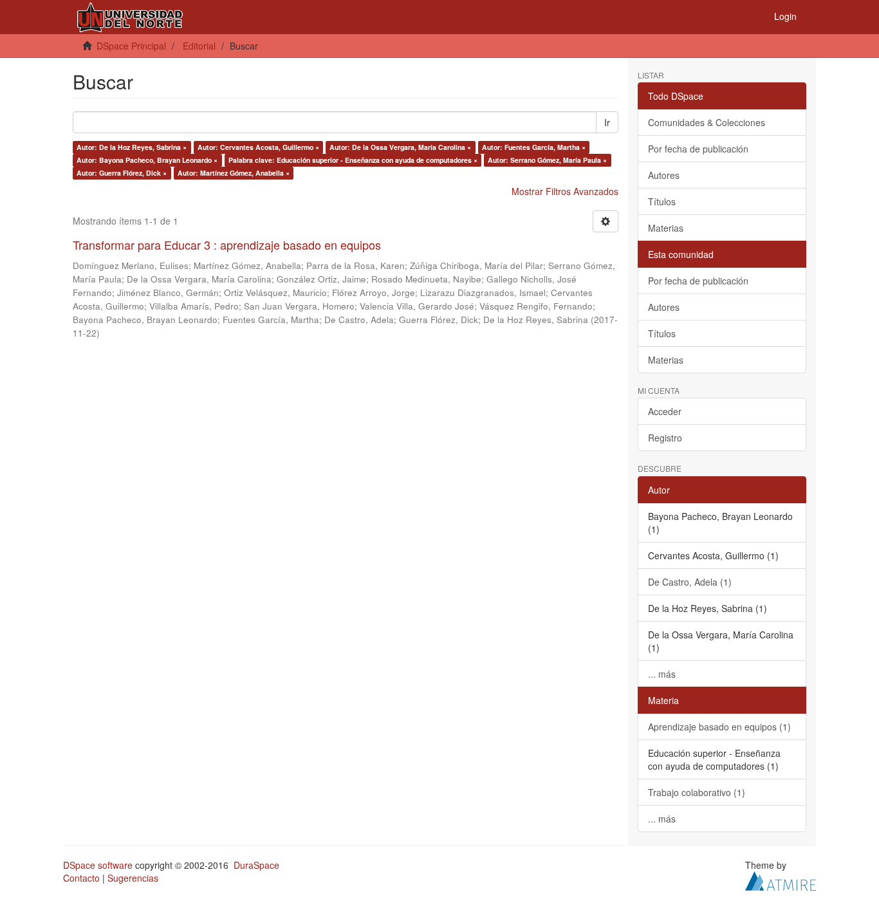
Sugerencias (132, 877)
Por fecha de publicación (698, 148)
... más (662, 673)
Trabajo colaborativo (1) (696, 792)
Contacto (81, 877)
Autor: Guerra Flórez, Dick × (122, 173)
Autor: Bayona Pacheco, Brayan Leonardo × (147, 160)
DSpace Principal (131, 45)
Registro (665, 437)
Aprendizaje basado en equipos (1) (719, 726)
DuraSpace (256, 865)
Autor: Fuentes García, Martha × (534, 147)
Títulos (662, 201)
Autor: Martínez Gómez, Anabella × (234, 173)
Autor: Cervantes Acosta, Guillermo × (258, 147)
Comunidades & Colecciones (706, 122)
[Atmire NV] (780, 879)
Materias (665, 227)
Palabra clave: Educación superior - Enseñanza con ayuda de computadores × (352, 160)
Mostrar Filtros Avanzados (565, 191)
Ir (607, 122)
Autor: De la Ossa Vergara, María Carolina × (400, 147)
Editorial (199, 45)
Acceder (664, 411)
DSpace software (98, 865)
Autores (664, 175)
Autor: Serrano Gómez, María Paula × (547, 160)
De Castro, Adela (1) (690, 581)
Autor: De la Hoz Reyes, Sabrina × (132, 147)
